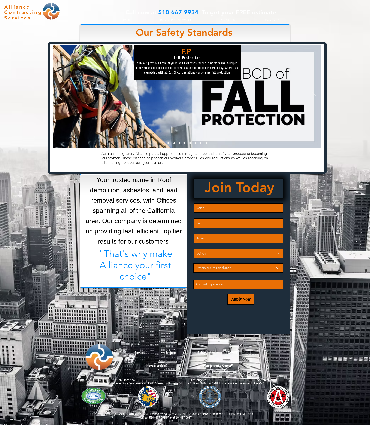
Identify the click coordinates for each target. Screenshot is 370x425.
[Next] (314, 96)
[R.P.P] (195, 143)
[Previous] (60, 96)
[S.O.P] (190, 143)
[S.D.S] (184, 143)
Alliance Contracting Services (23, 12)
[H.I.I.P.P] (206, 143)
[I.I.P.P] (200, 143)
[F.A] (179, 143)
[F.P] (173, 143)
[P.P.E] (168, 143)
